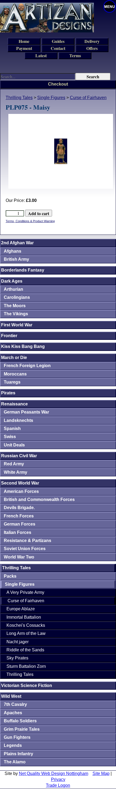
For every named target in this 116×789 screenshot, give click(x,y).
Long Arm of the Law (26, 633)
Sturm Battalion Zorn (26, 666)
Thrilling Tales (19, 97)
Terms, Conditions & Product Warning (30, 221)
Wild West (11, 696)
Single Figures (51, 97)
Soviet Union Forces (25, 548)
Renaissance (14, 404)
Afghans (12, 251)
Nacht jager (17, 641)
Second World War (20, 483)
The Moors (15, 305)
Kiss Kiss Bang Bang (23, 346)
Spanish (12, 428)
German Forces (19, 524)
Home (24, 41)
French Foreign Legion (27, 365)
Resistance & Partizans (27, 540)
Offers (92, 48)
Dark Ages (11, 281)
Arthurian (13, 289)
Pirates (8, 393)
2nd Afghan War (17, 243)
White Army (15, 472)
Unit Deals (14, 445)
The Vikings (16, 313)
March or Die (14, 357)
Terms (75, 55)
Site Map (101, 773)
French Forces (19, 516)
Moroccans (15, 374)
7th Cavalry (15, 704)
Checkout (58, 84)
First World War (16, 325)
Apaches (13, 712)
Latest (41, 55)
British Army (16, 259)
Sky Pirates (17, 658)
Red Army (14, 464)
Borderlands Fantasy (22, 270)
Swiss (10, 436)
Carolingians (17, 297)
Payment (24, 48)
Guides (58, 41)
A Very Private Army (25, 592)
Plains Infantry (18, 753)
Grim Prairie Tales (22, 729)
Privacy (58, 779)
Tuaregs (12, 382)
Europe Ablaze (20, 609)
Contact (58, 48)
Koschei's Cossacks (25, 625)
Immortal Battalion (23, 617)
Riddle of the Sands (25, 650)
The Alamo (15, 762)
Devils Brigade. (19, 507)
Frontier (9, 335)
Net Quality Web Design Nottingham (53, 773)
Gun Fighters (17, 737)
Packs (10, 576)
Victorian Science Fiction (26, 685)
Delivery (92, 41)
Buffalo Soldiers (20, 721)
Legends (13, 745)
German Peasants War (26, 412)
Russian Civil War (19, 455)
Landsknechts (18, 420)
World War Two (19, 557)
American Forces (21, 491)
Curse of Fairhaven (88, 97)
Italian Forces (17, 532)
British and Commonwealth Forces (39, 499)
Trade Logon (58, 785)
